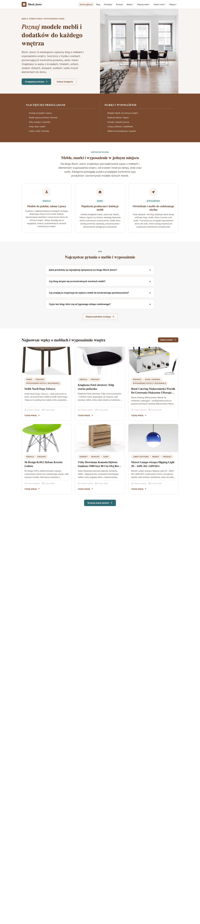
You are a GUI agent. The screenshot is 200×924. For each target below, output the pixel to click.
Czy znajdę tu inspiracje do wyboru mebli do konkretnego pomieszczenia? (89, 292)
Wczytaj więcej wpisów (98, 503)
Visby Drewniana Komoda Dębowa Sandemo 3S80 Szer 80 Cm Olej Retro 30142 (99, 466)
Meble (129, 4)
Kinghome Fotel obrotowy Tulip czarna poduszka (96, 387)
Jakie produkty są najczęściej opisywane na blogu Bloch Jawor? (83, 269)
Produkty (108, 4)
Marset (155, 457)
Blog (98, 4)
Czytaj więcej (30, 415)
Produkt (40, 379)
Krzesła (119, 4)
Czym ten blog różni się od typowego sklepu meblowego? (80, 304)
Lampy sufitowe (141, 457)
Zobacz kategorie (65, 81)
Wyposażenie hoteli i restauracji (42, 383)
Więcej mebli (143, 4)
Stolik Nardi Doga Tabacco (39, 389)
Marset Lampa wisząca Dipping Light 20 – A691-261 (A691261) (152, 464)
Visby (105, 457)
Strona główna (86, 4)
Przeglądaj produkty (34, 81)
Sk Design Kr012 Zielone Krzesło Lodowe (43, 464)
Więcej (172, 4)
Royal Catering (152, 379)
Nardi (29, 379)
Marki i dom (159, 4)
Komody (84, 457)
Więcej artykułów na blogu (98, 316)
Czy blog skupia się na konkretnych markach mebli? (77, 281)
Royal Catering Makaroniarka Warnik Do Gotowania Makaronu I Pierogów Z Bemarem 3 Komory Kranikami (153, 392)
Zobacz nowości (166, 340)
